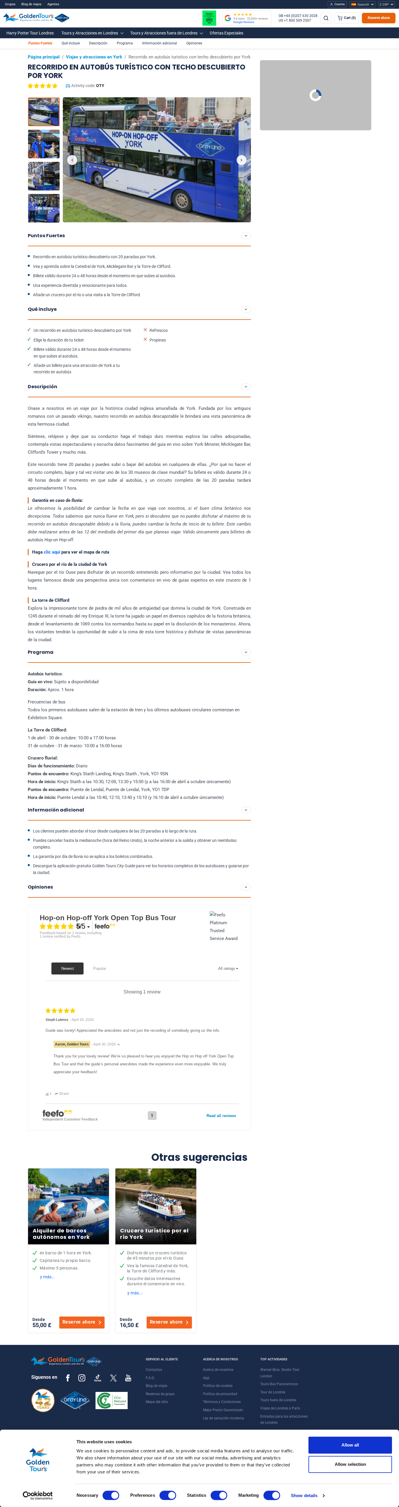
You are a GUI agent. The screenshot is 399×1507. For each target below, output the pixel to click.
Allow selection (350, 1464)
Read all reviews (221, 1116)
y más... (47, 1276)
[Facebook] (68, 1378)
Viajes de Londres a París (280, 1408)
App (206, 1378)
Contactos (154, 1370)
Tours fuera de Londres (278, 1400)
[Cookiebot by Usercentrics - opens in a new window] (37, 1495)
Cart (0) (350, 18)
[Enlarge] (157, 159)
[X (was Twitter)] (113, 1378)
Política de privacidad (220, 1394)
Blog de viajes (31, 4)
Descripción (98, 43)
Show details (304, 1495)
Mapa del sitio (157, 1402)
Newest (67, 968)
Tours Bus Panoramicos (279, 1384)
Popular (99, 968)
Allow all (350, 1444)
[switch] (167, 1495)
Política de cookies (218, 1386)
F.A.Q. (150, 1378)
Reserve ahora (379, 18)
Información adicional (159, 43)
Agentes (53, 4)
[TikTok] (97, 1377)
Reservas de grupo (160, 1394)
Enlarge (157, 159)
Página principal (44, 57)
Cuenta (339, 4)
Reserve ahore (79, 1322)
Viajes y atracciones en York (94, 57)
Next (242, 160)
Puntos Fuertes (40, 43)
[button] (30, 32)
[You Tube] (128, 1378)
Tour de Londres (272, 1392)
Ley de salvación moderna (223, 1418)
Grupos (10, 4)
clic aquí (52, 552)
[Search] (326, 18)
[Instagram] (81, 1378)
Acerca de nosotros (218, 1370)
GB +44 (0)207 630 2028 (298, 16)
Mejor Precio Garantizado (223, 1410)
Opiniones (194, 43)
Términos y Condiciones (222, 1402)
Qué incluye (71, 43)
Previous (72, 160)
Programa (125, 43)
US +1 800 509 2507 (295, 20)
